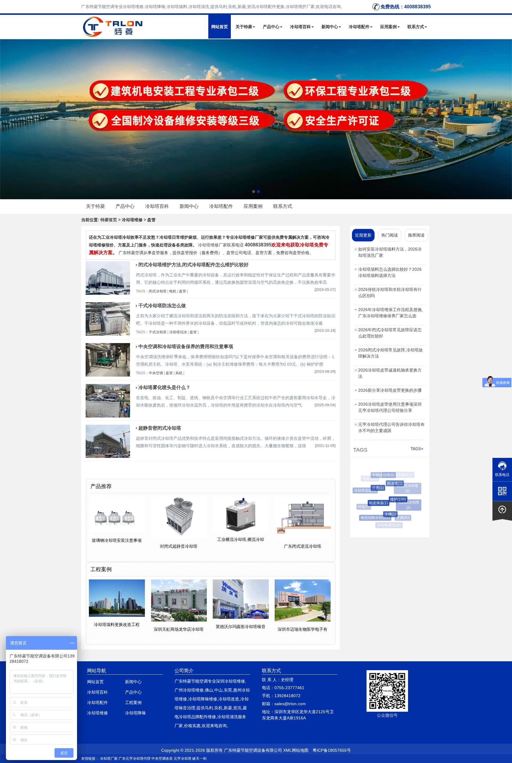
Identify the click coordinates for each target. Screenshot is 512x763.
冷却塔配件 (359, 26)
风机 (179, 373)
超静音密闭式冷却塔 (159, 428)
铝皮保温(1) (372, 503)
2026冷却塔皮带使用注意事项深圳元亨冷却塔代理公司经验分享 (390, 407)
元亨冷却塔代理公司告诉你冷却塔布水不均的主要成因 (391, 427)
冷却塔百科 (300, 26)
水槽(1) (385, 514)
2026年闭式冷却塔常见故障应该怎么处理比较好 (390, 332)
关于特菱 (244, 26)
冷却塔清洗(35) (388, 525)
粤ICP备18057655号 (332, 750)
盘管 (182, 291)
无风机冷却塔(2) (406, 502)
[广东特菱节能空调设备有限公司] (113, 33)
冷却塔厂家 (109, 758)
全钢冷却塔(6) (380, 475)
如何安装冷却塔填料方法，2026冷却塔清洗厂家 (390, 252)
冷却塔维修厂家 (212, 245)
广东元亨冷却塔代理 (135, 758)
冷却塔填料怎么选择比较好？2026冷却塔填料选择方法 (390, 272)
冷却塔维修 (97, 713)
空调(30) (400, 518)
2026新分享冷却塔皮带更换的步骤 (390, 390)
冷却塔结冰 (178, 332)
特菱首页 (108, 219)
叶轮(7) (362, 507)
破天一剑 (199, 758)
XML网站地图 (295, 750)
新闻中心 (329, 26)
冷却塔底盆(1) (363, 490)
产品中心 (271, 26)
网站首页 (219, 26)
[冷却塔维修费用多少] (256, 119)
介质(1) (372, 488)
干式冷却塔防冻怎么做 (162, 305)
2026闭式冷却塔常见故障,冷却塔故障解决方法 (390, 353)
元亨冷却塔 (182, 758)
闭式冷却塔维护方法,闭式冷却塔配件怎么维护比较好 (193, 264)
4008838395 (258, 244)
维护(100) (391, 499)
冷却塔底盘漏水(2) (397, 475)
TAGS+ (417, 449)
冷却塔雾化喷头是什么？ (164, 387)
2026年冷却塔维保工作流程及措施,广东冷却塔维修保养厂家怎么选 (390, 312)
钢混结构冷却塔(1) (372, 518)
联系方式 (415, 26)
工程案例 (133, 702)
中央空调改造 (162, 758)
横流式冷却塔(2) (405, 486)
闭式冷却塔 (158, 291)
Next (6, 119)
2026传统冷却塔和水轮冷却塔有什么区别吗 (390, 292)
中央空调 (156, 373)
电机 (172, 291)
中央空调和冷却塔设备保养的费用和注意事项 (185, 346)
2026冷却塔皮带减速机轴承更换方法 (390, 373)
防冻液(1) (389, 483)
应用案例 (388, 26)
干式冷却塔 (158, 332)
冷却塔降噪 (135, 713)
